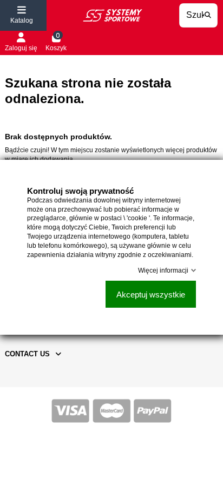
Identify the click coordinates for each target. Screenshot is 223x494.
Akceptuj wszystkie (150, 294)
